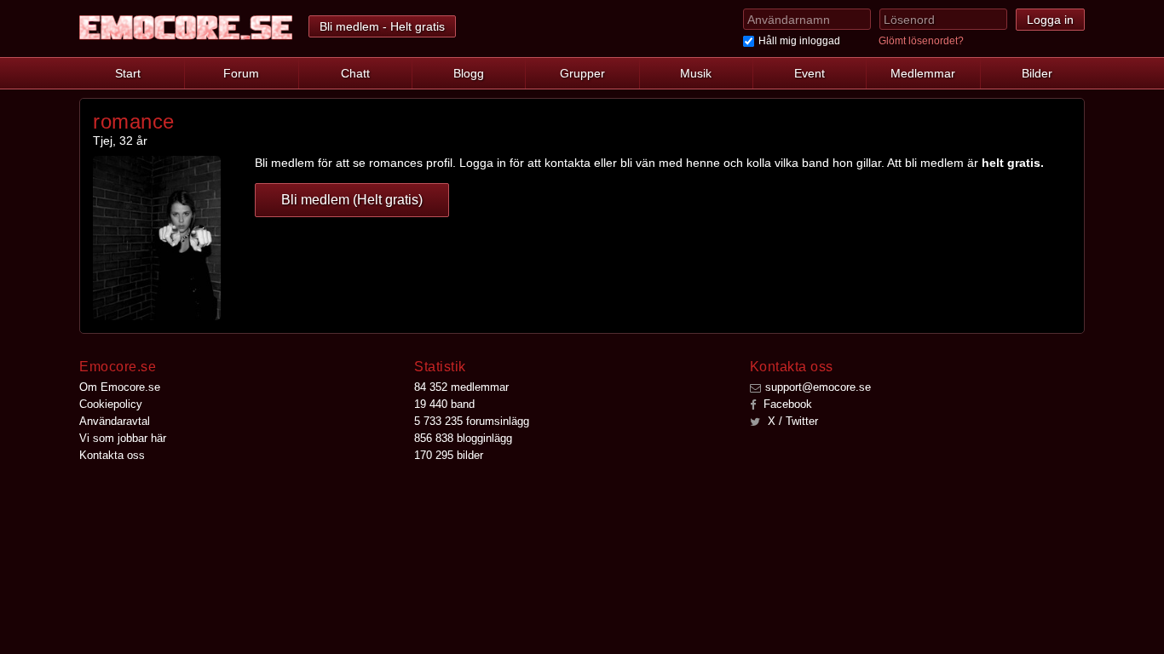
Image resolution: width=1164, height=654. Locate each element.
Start (128, 73)
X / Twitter (791, 421)
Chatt (355, 73)
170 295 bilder (448, 455)
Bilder (1037, 73)
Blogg (468, 73)
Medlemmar (922, 73)
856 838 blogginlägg (463, 438)
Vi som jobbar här (122, 438)
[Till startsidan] (185, 27)
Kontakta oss (112, 455)
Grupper (582, 73)
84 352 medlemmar (461, 387)
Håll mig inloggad (799, 41)
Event (809, 73)
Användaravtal (114, 421)
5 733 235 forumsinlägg (471, 421)
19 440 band (444, 404)
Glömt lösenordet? (921, 41)
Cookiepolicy (110, 404)
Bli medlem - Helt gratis (382, 26)
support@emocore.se (818, 387)
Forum (241, 73)
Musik (696, 73)
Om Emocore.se (119, 387)
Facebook (786, 404)
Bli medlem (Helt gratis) (352, 199)
